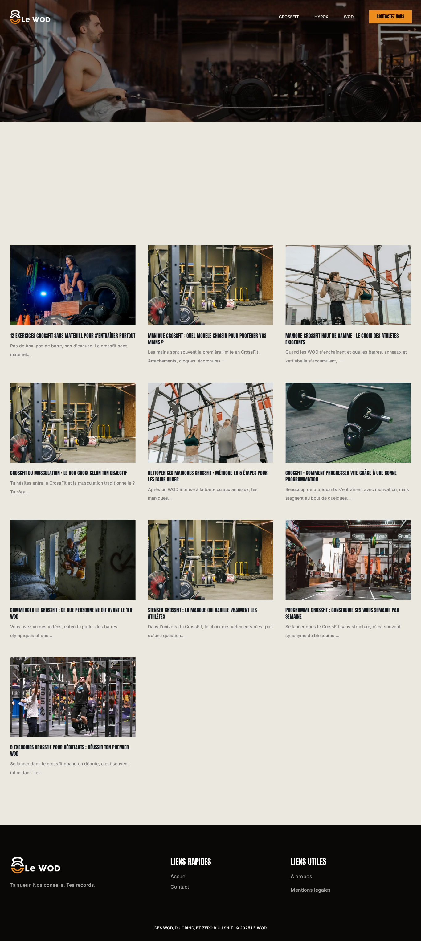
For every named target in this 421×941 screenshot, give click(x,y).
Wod (349, 16)
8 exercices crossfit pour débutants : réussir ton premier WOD (69, 750)
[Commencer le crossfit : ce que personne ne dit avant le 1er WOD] (73, 560)
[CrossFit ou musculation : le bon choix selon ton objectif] (73, 423)
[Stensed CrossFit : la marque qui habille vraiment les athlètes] (210, 560)
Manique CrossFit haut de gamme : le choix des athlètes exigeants (342, 339)
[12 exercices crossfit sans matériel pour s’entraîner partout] (73, 285)
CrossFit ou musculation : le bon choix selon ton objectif (68, 473)
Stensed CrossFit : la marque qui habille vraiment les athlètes (202, 613)
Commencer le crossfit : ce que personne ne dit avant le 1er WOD (71, 613)
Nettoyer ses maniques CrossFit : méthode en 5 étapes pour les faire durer (208, 476)
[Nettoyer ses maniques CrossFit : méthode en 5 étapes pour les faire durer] (210, 423)
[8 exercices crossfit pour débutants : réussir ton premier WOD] (73, 697)
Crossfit (289, 16)
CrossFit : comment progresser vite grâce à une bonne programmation (341, 476)
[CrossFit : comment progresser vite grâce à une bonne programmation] (348, 423)
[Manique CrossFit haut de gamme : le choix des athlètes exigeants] (348, 285)
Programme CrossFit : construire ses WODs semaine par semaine (342, 613)
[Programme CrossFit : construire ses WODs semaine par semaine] (348, 560)
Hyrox (321, 16)
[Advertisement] (210, 168)
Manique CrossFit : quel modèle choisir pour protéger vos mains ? (207, 339)
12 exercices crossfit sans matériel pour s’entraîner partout (72, 335)
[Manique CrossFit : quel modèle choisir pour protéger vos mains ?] (210, 285)
